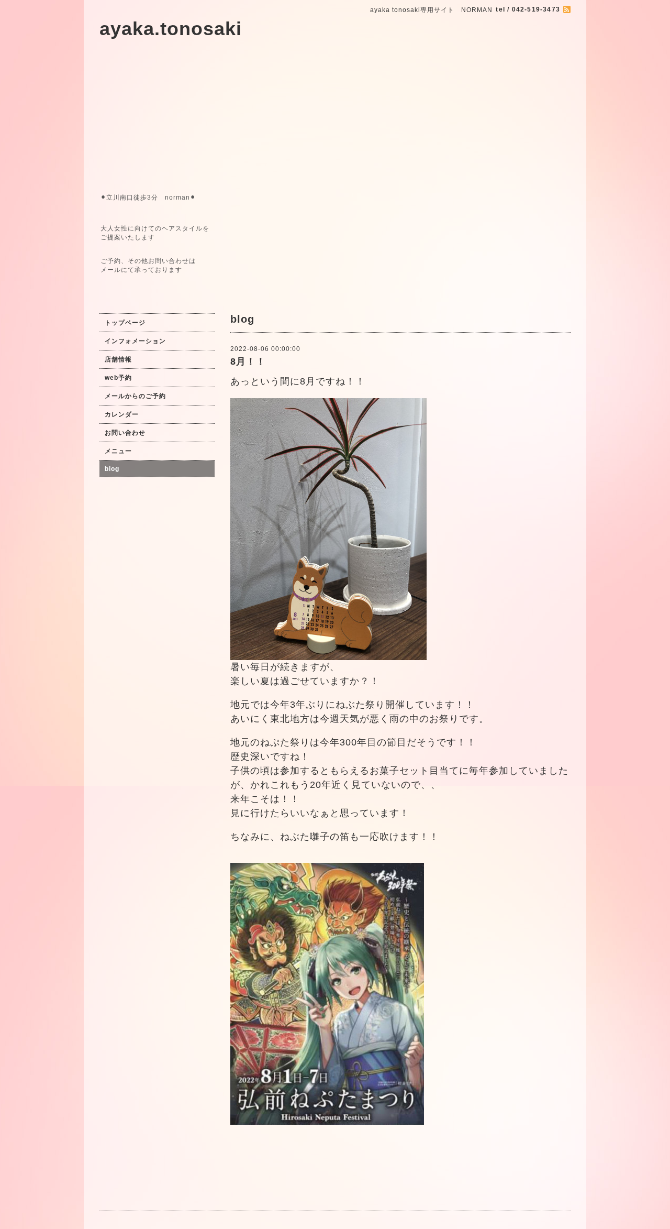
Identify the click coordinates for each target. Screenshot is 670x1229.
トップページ (125, 322)
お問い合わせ (125, 432)
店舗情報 (118, 359)
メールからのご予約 (135, 396)
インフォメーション (135, 341)
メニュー (118, 451)
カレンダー (122, 414)
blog (112, 469)
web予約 (118, 377)
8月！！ (248, 361)
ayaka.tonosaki (170, 28)
